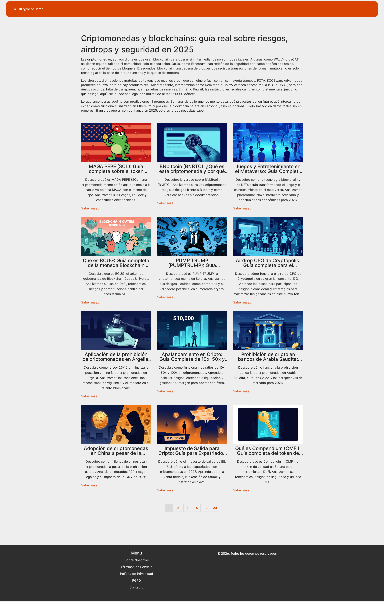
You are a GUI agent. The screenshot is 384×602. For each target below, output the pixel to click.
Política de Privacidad (136, 574)
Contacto (136, 587)
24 (215, 508)
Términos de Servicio (136, 567)
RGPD (136, 580)
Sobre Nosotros (137, 560)
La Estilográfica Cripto (27, 9)
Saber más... (90, 208)
